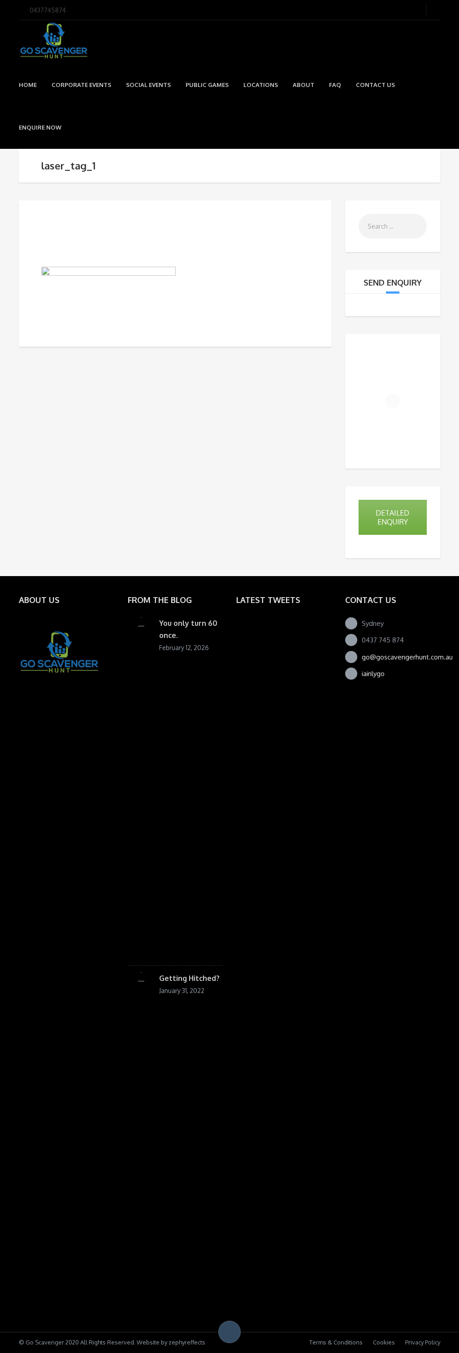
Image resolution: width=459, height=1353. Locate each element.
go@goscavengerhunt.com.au (407, 657)
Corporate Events (81, 84)
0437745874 (48, 10)
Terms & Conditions (336, 1342)
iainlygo (373, 673)
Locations (260, 84)
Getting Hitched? (189, 978)
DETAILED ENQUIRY (392, 517)
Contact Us (375, 84)
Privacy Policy (422, 1342)
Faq (335, 84)
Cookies (384, 1342)
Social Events (148, 84)
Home (28, 84)
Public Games (207, 84)
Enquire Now (40, 127)
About (303, 84)
